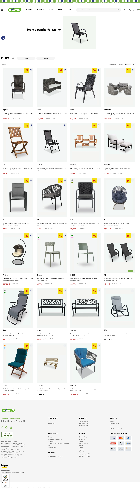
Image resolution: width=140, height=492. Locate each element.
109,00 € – (108, 174)
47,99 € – (108, 284)
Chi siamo (51, 437)
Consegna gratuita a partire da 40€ (58, 2)
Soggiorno (82, 439)
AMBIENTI (29, 10)
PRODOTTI (40, 10)
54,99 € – (40, 174)
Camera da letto (83, 437)
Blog (69, 10)
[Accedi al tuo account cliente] (130, 10)
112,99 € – (74, 174)
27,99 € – (40, 284)
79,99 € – (6, 229)
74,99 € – (74, 394)
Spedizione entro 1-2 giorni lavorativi (83, 2)
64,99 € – (40, 339)
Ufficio (81, 448)
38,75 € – (6, 174)
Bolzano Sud (51, 423)
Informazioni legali (24, 487)
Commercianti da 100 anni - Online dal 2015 (32, 2)
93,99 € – (74, 119)
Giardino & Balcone (84, 456)
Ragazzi (81, 452)
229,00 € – (7, 284)
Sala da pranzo (83, 443)
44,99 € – (7, 339)
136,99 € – (41, 119)
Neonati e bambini (84, 454)
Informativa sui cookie (35, 487)
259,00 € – (108, 229)
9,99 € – (6, 394)
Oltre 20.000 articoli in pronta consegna (109, 2)
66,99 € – (6, 119)
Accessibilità (49, 487)
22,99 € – (74, 284)
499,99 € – (108, 119)
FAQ (49, 445)
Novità (60, 10)
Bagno (81, 445)
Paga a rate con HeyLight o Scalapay (58, 443)
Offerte (51, 10)
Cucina (81, 441)
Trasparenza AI (52, 448)
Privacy (43, 487)
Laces (49, 421)
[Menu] (8, 475)
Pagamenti (51, 441)
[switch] (5, 486)
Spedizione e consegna (55, 439)
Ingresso (81, 450)
